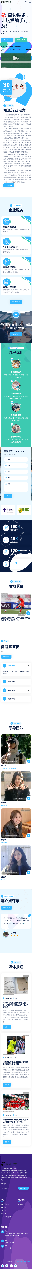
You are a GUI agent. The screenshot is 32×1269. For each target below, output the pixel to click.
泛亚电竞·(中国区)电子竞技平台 (21, 1261)
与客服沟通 (6, 39)
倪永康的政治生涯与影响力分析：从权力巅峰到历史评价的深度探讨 (15, 1005)
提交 (7, 495)
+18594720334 (9, 1242)
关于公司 (8, 185)
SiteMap (20, 1204)
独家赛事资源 (11, 699)
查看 (6, 1027)
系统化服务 (20, 39)
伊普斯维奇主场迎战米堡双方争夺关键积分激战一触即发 (15, 1121)
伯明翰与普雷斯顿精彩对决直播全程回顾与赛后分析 (15, 1063)
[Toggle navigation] (30, 2)
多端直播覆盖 (11, 665)
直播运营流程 (11, 690)
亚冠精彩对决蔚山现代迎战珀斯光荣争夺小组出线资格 (15, 619)
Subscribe (22, 1188)
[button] (13, 945)
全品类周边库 (11, 681)
